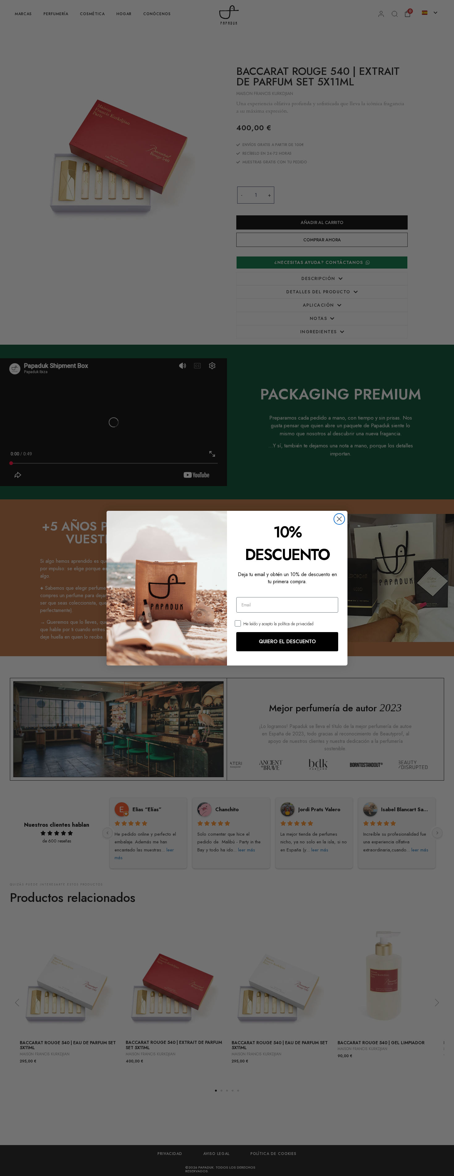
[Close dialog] (339, 519)
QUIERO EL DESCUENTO (287, 641)
